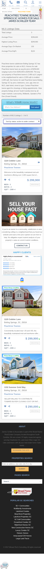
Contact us (22, 246)
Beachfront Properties (23, 514)
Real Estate (16, 8)
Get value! (35, 107)
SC (26, 8)
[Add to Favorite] (5, 180)
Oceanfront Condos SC (22, 522)
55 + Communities (22, 506)
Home (4, 8)
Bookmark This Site (22, 450)
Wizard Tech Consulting (18, 547)
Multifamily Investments (22, 508)
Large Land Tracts (22, 538)
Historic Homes (22, 533)
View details (35, 184)
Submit (22, 469)
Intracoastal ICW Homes (22, 536)
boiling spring (7, 11)
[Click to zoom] (22, 266)
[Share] (9, 180)
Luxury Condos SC (22, 530)
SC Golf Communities (22, 519)
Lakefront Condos (22, 511)
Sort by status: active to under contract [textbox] (20, 121)
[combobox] (22, 121)
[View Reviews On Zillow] (22, 280)
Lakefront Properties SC (22, 517)
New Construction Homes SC (23, 528)
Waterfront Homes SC (22, 525)
